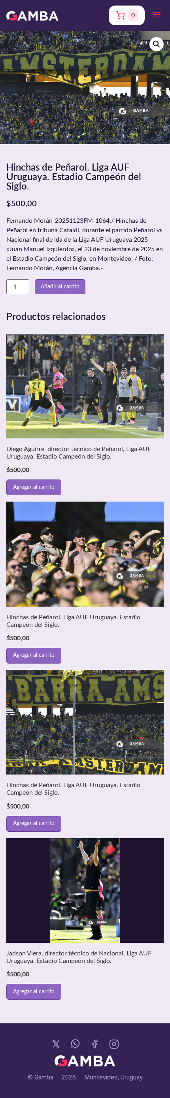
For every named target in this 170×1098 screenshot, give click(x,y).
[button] (156, 15)
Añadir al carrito (60, 287)
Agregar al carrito (34, 487)
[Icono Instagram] (114, 1044)
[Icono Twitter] (56, 1044)
